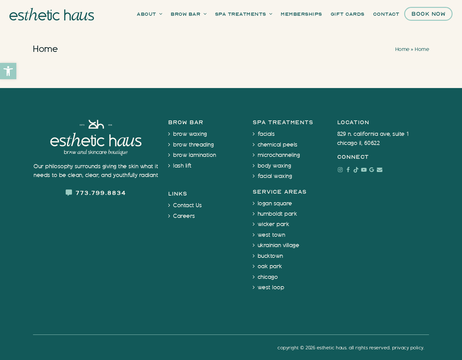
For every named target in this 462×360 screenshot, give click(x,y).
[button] (8, 71)
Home (402, 49)
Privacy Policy (407, 348)
